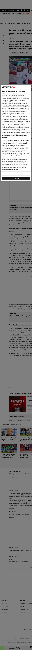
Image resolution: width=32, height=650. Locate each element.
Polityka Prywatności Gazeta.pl (9, 135)
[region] (16, 133)
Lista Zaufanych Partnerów (12, 169)
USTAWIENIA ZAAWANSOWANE (16, 174)
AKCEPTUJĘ (16, 178)
